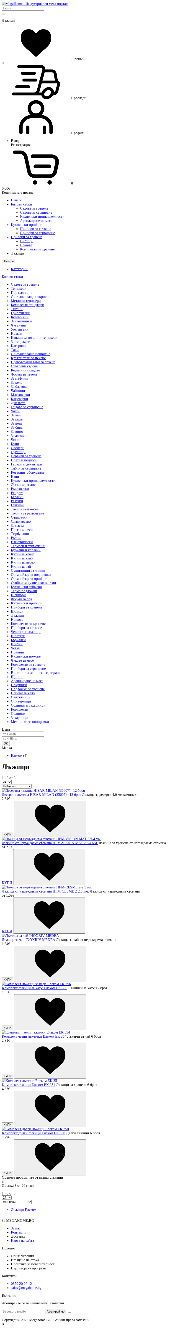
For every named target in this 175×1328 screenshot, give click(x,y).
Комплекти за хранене (37, 249)
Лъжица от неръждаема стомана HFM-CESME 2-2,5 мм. (45, 891)
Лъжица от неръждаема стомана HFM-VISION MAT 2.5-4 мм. (50, 843)
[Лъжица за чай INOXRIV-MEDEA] (30, 935)
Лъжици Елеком (23, 1210)
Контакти (18, 1232)
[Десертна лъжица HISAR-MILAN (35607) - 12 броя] (43, 790)
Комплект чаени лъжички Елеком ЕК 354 (34, 1036)
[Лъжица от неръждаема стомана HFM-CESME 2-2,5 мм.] (47, 887)
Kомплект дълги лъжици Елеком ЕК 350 (33, 1133)
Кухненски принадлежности (42, 216)
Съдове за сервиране (36, 212)
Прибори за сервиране (37, 233)
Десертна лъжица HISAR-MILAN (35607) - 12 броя (41, 794)
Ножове (26, 245)
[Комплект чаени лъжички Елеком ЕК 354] (36, 1032)
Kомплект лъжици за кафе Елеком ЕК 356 (34, 988)
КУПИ (7, 834)
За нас (16, 1228)
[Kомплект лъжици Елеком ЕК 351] (30, 1081)
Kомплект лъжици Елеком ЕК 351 (28, 1085)
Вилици (26, 241)
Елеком (16, 755)
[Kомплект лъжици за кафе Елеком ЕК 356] (36, 984)
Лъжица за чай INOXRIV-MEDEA (28, 940)
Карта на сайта (22, 1240)
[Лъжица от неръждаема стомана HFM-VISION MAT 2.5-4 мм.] (51, 839)
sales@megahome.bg (26, 1288)
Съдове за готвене (34, 208)
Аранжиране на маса (36, 221)
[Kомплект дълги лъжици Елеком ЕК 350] (35, 1129)
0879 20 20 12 (21, 1284)
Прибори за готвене (35, 229)
